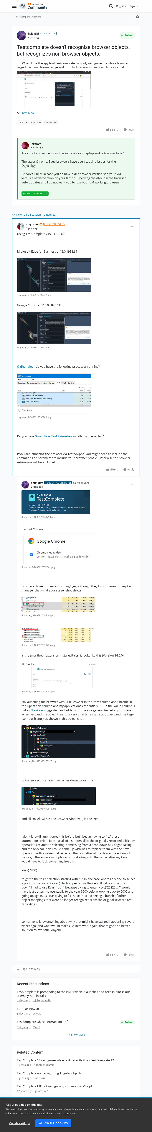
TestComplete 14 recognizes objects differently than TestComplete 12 (65, 1060)
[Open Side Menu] (14, 6)
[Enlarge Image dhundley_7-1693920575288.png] (58, 675)
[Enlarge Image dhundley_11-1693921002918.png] (59, 796)
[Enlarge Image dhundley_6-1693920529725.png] (58, 635)
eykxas (38, 710)
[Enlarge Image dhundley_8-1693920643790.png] (56, 502)
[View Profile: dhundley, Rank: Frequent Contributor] (25, 484)
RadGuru (39, 1078)
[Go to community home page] (33, 6)
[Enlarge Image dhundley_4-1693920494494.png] (58, 604)
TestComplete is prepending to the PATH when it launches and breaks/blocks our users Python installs (73, 994)
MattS (36, 1027)
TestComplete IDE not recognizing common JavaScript (54, 1086)
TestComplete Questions (28, 16)
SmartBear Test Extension (53, 436)
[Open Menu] (137, 16)
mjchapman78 (42, 1000)
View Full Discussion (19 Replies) (36, 214)
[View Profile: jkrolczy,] (25, 145)
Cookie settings (19, 1123)
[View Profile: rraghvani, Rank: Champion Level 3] (20, 226)
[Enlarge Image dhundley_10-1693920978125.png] (58, 741)
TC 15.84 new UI (28, 1009)
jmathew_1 (42, 1091)
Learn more (69, 1113)
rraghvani (32, 224)
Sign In (134, 6)
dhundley (26, 367)
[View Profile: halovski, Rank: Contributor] (21, 35)
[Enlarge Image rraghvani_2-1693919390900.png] (54, 393)
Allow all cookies (53, 1123)
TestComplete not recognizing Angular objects (49, 1073)
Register (121, 6)
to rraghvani (81, 483)
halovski (33, 33)
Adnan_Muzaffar (44, 1065)
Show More (28, 113)
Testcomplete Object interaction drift (43, 1022)
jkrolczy (36, 143)
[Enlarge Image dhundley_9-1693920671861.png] (59, 544)
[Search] (111, 6)
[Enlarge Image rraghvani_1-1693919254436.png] (54, 328)
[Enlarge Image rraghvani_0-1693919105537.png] (54, 275)
